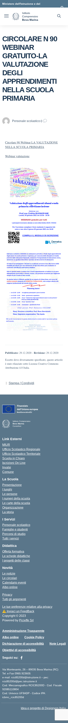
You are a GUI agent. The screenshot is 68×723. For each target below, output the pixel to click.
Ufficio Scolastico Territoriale (21, 453)
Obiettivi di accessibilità (19, 650)
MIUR (6, 444)
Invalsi (6, 467)
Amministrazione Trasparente (23, 630)
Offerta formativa (13, 551)
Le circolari (9, 578)
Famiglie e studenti (15, 529)
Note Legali (57, 643)
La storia (8, 512)
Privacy (7, 594)
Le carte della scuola (16, 503)
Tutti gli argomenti (14, 599)
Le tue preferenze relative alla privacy (27, 606)
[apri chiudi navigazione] (6, 16)
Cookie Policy (34, 637)
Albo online (10, 587)
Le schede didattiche (16, 556)
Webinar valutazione (17, 156)
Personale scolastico (16, 525)
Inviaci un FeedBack (18, 611)
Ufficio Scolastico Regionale (21, 449)
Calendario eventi (14, 582)
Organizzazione (12, 507)
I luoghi (7, 489)
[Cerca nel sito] (59, 16)
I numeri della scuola (16, 498)
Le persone (9, 494)
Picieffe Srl (26, 620)
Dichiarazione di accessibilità (23, 643)
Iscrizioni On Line (14, 462)
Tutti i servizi (10, 538)
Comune (8, 472)
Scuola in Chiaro (13, 458)
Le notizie (8, 573)
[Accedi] (62, 7)
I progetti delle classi (16, 560)
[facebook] (21, 657)
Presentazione (12, 485)
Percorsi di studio (14, 534)
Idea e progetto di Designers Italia (43, 708)
